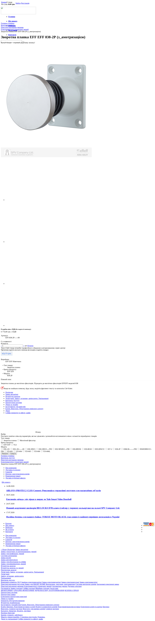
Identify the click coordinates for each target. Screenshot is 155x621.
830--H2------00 (18, 449)
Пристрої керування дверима (12, 586)
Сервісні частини (52, 609)
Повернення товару (13, 476)
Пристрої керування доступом (12, 584)
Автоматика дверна (59, 586)
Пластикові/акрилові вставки (69, 607)
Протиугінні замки (8, 594)
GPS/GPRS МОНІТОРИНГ (24, 590)
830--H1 (7, 449)
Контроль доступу (12, 400)
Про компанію (11, 468)
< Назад (4, 550)
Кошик (4, 2)
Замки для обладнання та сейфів (13, 562)
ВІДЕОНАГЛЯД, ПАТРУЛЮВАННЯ (49, 590)
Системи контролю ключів (85, 584)
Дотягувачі (5, 574)
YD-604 (19, 451)
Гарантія (8, 472)
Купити (30, 346)
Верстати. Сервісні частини (11, 609)
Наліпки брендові (8, 613)
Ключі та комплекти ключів (46, 607)
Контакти (12, 35)
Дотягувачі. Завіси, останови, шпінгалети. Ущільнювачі (26, 398)
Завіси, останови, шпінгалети (12, 576)
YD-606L (46, 451)
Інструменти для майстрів (15, 407)
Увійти (18, 3)
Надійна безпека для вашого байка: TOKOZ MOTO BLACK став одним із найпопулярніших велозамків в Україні (62, 517)
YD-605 (28, 451)
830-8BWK (77, 449)
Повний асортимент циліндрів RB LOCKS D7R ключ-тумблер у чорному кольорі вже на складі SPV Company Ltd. (63, 508)
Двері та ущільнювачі (9, 619)
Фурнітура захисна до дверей (12, 568)
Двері (7, 411)
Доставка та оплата (12, 470)
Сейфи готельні (29, 588)
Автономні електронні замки (108, 584)
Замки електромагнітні (88, 582)
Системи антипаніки (9, 556)
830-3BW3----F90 (45, 449)
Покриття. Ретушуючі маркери (13, 601)
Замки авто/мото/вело (9, 560)
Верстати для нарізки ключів (34, 609)
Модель (4, 447)
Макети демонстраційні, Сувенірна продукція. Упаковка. (23, 617)
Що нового (12, 21)
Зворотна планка (10, 440)
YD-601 (10, 451)
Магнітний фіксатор (28, 440)
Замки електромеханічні (51, 582)
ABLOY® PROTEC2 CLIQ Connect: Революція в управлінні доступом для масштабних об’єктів (53, 490)
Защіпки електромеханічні (31, 582)
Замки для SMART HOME (35, 584)
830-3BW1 (31, 449)
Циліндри (9, 392)
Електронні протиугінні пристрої (14, 597)
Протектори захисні (8, 570)
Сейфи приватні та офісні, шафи (18, 413)
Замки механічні (11, 394)
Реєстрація (25, 3)
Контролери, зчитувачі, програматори (60, 584)
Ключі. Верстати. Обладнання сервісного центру (24, 409)
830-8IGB (88, 449)
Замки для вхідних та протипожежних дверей (18, 552)
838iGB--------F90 (130, 449)
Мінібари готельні (42, 588)
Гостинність (5, 588)
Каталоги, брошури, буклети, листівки (16, 611)
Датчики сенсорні (75, 586)
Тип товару (5, 438)
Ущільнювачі (6, 578)
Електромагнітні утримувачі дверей (38, 586)
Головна (11, 17)
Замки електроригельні (70, 582)
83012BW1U (100, 449)
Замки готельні (16, 588)
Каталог (8, 523)
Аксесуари (54, 588)
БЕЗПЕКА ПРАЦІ (72, 590)
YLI (15, 445)
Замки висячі (6, 558)
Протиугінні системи (13, 403)
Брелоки (106, 607)
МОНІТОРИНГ (7, 590)
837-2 (110, 449)
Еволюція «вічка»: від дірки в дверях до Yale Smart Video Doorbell (38, 499)
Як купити (9, 530)
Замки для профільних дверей (12, 554)
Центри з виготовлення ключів (17, 474)
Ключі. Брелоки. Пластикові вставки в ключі (18, 607)
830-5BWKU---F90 (62, 449)
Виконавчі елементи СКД (11, 582)
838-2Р (117, 449)
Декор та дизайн (11, 405)
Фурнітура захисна (12, 396)
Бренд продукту (7, 442)
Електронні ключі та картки (91, 607)
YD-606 (37, 451)
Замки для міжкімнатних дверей (13, 564)
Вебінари (9, 527)
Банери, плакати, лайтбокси (12, 615)
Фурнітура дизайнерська (10, 603)
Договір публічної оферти (15, 478)
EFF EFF (7, 445)
